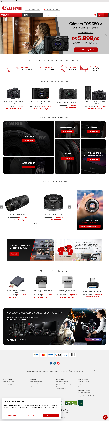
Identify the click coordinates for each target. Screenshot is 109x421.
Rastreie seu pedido (52, 9)
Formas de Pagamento (35, 385)
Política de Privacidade (83, 381)
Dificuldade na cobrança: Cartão (64, 385)
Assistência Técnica (61, 388)
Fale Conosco (81, 385)
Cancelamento (59, 386)
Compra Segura (7, 383)
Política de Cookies (82, 383)
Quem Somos (81, 386)
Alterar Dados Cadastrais (36, 381)
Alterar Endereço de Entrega (37, 383)
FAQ (4, 386)
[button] (103, 15)
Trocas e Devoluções (61, 383)
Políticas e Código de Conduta (85, 394)
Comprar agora (28, 140)
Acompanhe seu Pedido (62, 381)
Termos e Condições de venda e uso (12, 385)
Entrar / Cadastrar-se (8, 1)
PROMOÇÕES (27, 15)
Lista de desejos (22, 1)
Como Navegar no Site (8, 381)
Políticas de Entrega (35, 386)
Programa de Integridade (84, 392)
